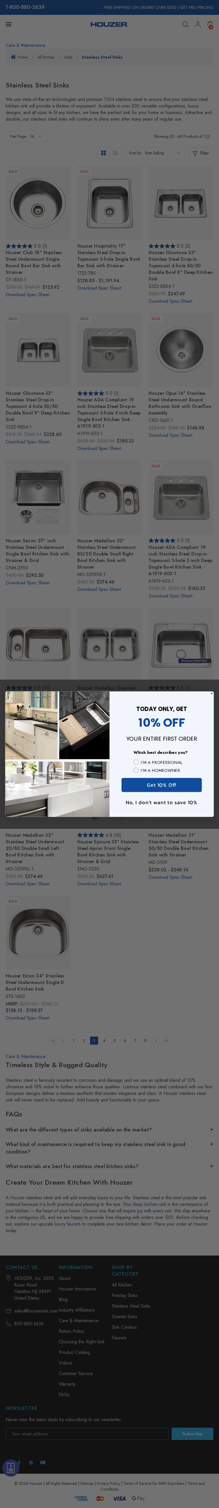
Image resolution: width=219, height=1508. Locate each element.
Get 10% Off (161, 784)
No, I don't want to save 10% (161, 802)
